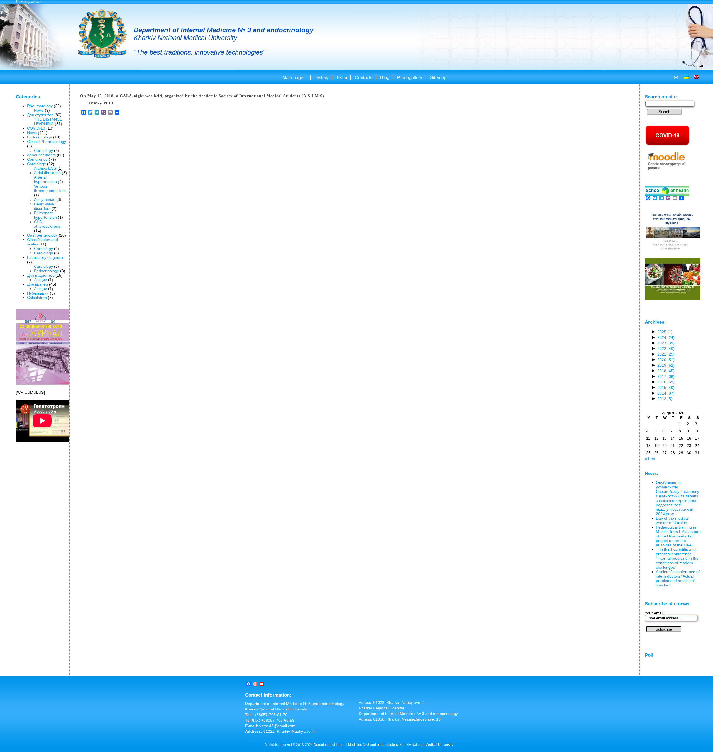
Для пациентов (40, 275)
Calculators (37, 297)
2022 (666, 348)
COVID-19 (36, 128)
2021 (666, 354)
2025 (664, 332)
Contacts (363, 77)
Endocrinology (39, 137)
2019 (666, 365)
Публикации (38, 293)
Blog (384, 77)
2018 (666, 371)
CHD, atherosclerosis (47, 224)
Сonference (37, 159)
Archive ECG (45, 168)
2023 (666, 343)
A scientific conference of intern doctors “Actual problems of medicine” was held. (678, 578)
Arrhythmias (44, 199)
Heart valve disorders (44, 206)
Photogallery (409, 77)
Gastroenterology (42, 235)
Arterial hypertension (45, 179)
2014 (666, 393)
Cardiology (43, 150)
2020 (666, 359)
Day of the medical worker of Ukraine (672, 520)
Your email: (655, 613)
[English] (696, 77)
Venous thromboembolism (50, 188)
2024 (666, 337)
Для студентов (40, 115)
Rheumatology (40, 106)
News (39, 110)
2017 (666, 376)
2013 (664, 398)
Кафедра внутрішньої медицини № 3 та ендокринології (102, 34)
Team (341, 77)
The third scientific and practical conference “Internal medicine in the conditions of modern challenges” (677, 558)
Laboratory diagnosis (45, 257)
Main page (292, 77)
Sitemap (438, 77)
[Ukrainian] (686, 77)
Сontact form (676, 77)
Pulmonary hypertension (45, 215)
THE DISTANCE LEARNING (48, 121)
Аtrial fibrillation (47, 173)
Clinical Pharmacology (46, 141)
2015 (666, 387)
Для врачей (37, 284)
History (321, 77)
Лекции (40, 280)
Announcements (41, 155)
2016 (666, 382)
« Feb (650, 458)
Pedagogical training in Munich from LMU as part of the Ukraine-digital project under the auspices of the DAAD (678, 536)
